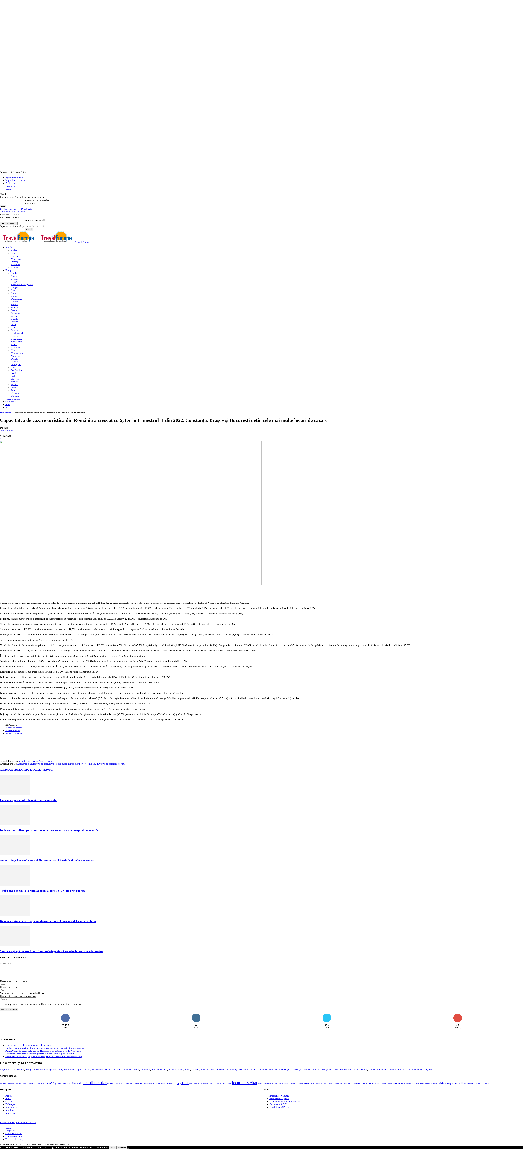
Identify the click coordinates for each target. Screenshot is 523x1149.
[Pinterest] (24, 593)
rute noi (312, 1083)
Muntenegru (17, 353)
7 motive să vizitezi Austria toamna (36, 760)
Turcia (14, 390)
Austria (14, 276)
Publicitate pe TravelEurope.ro (284, 1101)
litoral (229, 1083)
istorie (224, 1083)
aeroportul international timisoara (30, 1083)
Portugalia (16, 364)
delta (190, 1083)
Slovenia (15, 381)
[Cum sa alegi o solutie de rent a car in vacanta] (15, 794)
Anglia (14, 273)
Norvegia (15, 356)
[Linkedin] (43, 593)
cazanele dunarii (160, 1083)
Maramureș (16, 258)
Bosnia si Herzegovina (22, 284)
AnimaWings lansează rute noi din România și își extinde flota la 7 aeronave (47, 860)
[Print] (73, 593)
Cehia (14, 290)
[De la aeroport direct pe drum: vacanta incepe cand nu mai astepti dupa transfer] (15, 824)
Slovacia (15, 378)
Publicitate (10, 183)
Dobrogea (16, 261)
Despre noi (10, 186)
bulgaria (151, 1083)
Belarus (14, 278)
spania (330, 1083)
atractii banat (62, 1083)
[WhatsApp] (33, 593)
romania (305, 1083)
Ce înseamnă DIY (278, 1104)
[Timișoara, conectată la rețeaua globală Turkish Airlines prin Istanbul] (15, 884)
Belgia (14, 281)
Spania (14, 384)
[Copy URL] (121, 593)
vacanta (396, 1083)
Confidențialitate (13, 1133)
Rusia (13, 367)
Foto (7, 407)
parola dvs (30, 202)
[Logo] (19, 242)
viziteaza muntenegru (431, 1083)
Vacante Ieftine (12, 398)
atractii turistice (95, 1083)
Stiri (7, 404)
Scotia (14, 373)
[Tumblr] (82, 593)
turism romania (385, 1083)
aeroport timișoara (7, 1083)
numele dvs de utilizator (37, 199)
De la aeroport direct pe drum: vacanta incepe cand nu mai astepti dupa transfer (49, 830)
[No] (128, 1148)
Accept (112, 1148)
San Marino (16, 370)
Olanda (14, 358)
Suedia (14, 387)
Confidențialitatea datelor (12, 211)
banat (142, 1083)
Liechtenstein (17, 333)
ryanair (318, 1083)
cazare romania (12, 730)
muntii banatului (284, 1083)
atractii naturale (74, 1083)
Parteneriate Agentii (279, 1098)
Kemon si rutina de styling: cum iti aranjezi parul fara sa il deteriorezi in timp (48, 921)
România (9, 247)
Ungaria (15, 396)
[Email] (63, 593)
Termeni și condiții (14, 1139)
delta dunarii (198, 1083)
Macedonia (16, 341)
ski (326, 1083)
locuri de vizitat (244, 1082)
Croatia (14, 296)
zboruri (486, 1083)
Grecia (14, 316)
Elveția (14, 301)
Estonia (14, 304)
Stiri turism (5, 412)
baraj (147, 1083)
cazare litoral (171, 1083)
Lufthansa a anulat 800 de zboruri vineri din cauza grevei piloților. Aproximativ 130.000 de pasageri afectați (71, 763)
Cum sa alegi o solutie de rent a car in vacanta (28, 800)
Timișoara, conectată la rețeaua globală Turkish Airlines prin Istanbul (43, 890)
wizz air (479, 1083)
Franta (14, 310)
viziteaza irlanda (419, 1083)
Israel (13, 324)
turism (366, 1083)
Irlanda (14, 318)
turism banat (374, 1083)
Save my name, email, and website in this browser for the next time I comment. (42, 1004)
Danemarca (16, 298)
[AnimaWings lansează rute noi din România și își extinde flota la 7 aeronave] (15, 854)
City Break (10, 401)
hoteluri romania (13, 733)
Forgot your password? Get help (16, 208)
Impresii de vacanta (15, 180)
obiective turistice (296, 1083)
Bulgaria (15, 287)
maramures (266, 1083)
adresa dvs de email (35, 220)
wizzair (471, 1083)
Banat (14, 253)
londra (260, 1083)
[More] (131, 593)
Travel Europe (7, 430)
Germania (16, 313)
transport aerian (356, 1083)
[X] (14, 593)
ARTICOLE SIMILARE (13, 769)
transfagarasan (344, 1083)
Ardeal (14, 250)
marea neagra (274, 1083)
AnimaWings (51, 1083)
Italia (13, 327)
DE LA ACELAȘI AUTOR (40, 769)
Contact (9, 188)
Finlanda (15, 307)
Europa (9, 270)
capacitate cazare (13, 727)
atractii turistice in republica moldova (123, 1083)
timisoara (336, 1083)
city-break (183, 1083)
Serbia (14, 376)
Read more (122, 1148)
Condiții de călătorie (279, 1107)
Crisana (14, 256)
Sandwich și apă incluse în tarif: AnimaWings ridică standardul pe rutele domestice (51, 951)
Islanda (14, 321)
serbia (323, 1083)
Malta (14, 344)
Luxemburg (16, 338)
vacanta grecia (407, 1083)
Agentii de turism (14, 177)
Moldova (15, 264)
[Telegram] (92, 593)
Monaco (15, 350)
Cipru (13, 293)
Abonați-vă (457, 1015)
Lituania (15, 336)
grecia (218, 1083)
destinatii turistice (209, 1083)
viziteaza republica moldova (452, 1083)
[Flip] (111, 593)
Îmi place (65, 1015)
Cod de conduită (13, 1136)
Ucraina (15, 393)
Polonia (14, 361)
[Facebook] (4, 593)
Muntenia (15, 267)
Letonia (14, 330)
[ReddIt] (53, 593)
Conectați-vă (196, 1015)
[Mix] (102, 593)
